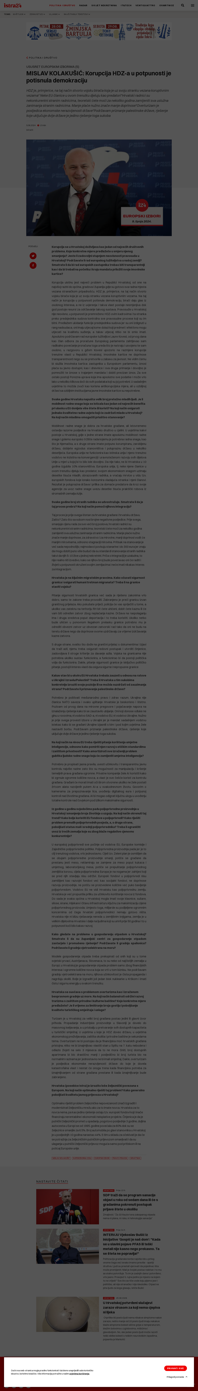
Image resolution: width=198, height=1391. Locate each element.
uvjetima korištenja (79, 1373)
